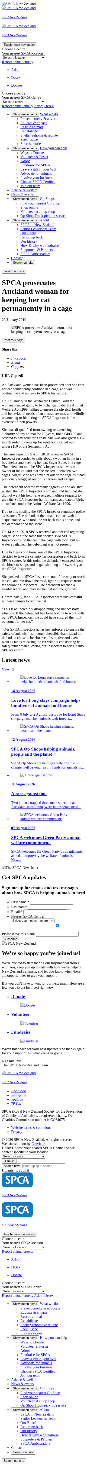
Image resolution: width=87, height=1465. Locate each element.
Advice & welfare (24, 190)
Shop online (29, 207)
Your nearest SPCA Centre (21, 97)
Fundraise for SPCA (35, 165)
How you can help (53, 148)
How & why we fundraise (39, 245)
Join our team (30, 186)
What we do (49, 114)
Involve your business (36, 178)
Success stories (31, 144)
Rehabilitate (29, 131)
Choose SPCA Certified (37, 182)
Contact (17, 258)
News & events (22, 194)
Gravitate (38, 1144)
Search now (11, 1166)
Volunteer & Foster (34, 157)
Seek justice (29, 139)
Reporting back (31, 237)
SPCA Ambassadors (35, 254)
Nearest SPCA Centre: (27, 916)
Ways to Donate (32, 153)
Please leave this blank (18, 934)
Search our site (23, 262)
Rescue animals (31, 127)
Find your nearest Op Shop (40, 203)
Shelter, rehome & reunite (39, 135)
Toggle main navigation (19, 44)
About (44, 220)
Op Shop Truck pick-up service (43, 216)
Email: (17, 912)
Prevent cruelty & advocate (40, 119)
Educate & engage (33, 123)
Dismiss (9, 1161)
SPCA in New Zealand (37, 225)
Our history (28, 241)
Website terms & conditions (31, 1127)
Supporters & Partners (36, 250)
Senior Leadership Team (38, 229)
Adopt (25, 161)
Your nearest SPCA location (22, 53)
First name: (20, 902)
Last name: (19, 907)
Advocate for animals (36, 173)
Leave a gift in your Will (38, 169)
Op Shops (47, 199)
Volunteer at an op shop (37, 212)
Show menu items (25, 114)
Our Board (28, 233)
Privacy (16, 1132)
